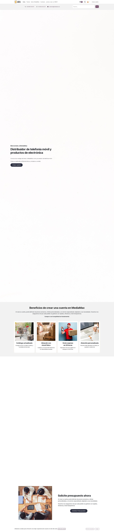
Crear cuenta (16, 165)
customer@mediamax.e (54, 6)
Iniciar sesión (95, 2)
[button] (85, 2)
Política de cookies (61, 528)
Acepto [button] (97, 528)
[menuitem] (24, 2)
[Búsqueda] (97, 6)
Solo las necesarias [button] (90, 528)
